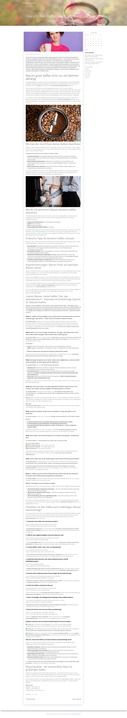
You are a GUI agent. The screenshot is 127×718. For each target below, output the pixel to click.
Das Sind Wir (88, 73)
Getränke (87, 69)
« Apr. (86, 49)
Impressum (87, 77)
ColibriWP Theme (76, 714)
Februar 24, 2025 (36, 54)
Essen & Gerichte (88, 67)
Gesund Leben (34, 694)
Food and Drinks (29, 3)
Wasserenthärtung (37, 233)
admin (29, 54)
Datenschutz (87, 75)
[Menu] (103, 3)
